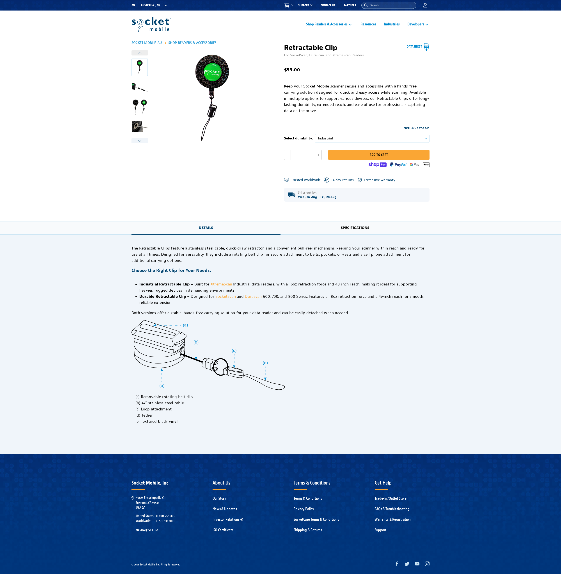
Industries (392, 24)
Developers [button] (415, 24)
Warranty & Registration (393, 519)
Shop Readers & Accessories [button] (327, 24)
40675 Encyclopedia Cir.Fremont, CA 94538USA (151, 503)
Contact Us (328, 5)
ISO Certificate (223, 530)
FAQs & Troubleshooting (392, 508)
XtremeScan (221, 284)
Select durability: (298, 138)
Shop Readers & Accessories (192, 43)
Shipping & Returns (308, 530)
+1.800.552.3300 (165, 516)
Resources (368, 24)
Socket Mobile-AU (146, 43)
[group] (139, 67)
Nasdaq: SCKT (145, 530)
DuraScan (253, 296)
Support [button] (303, 5)
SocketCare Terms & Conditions (316, 519)
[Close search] (411, 5)
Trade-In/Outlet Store (391, 498)
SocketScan (225, 296)
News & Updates (225, 508)
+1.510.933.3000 (165, 521)
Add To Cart (379, 155)
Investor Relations (226, 519)
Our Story (219, 498)
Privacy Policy (304, 508)
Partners (350, 5)
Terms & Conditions (308, 498)
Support (380, 530)
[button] (366, 5)
